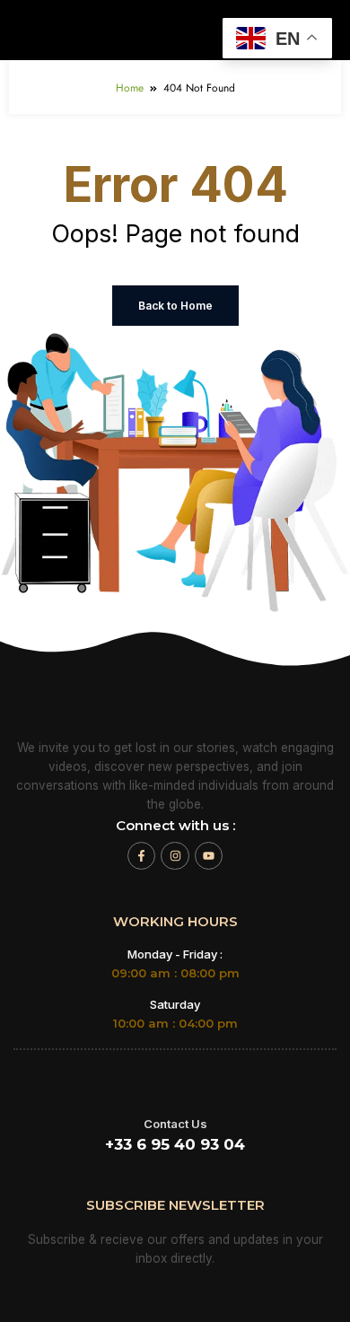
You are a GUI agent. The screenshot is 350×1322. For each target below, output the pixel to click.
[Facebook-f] (141, 856)
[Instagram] (174, 856)
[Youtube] (209, 856)
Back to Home (175, 305)
